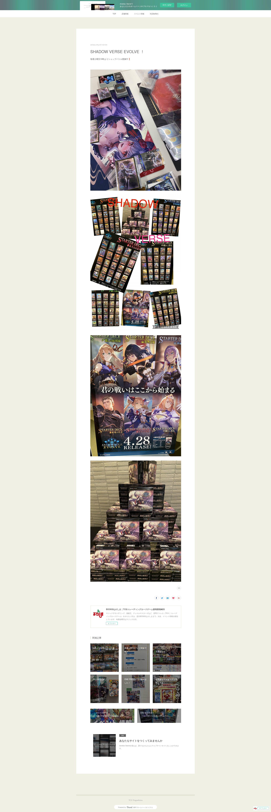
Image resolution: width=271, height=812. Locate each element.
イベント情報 (139, 13)
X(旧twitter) (154, 13)
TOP (114, 13)
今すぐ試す (167, 5)
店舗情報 (125, 13)
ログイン (184, 5)
